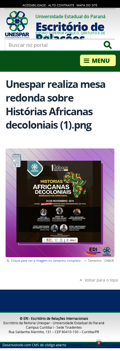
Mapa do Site (86, 5)
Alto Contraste (61, 5)
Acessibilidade (34, 5)
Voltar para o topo (101, 280)
